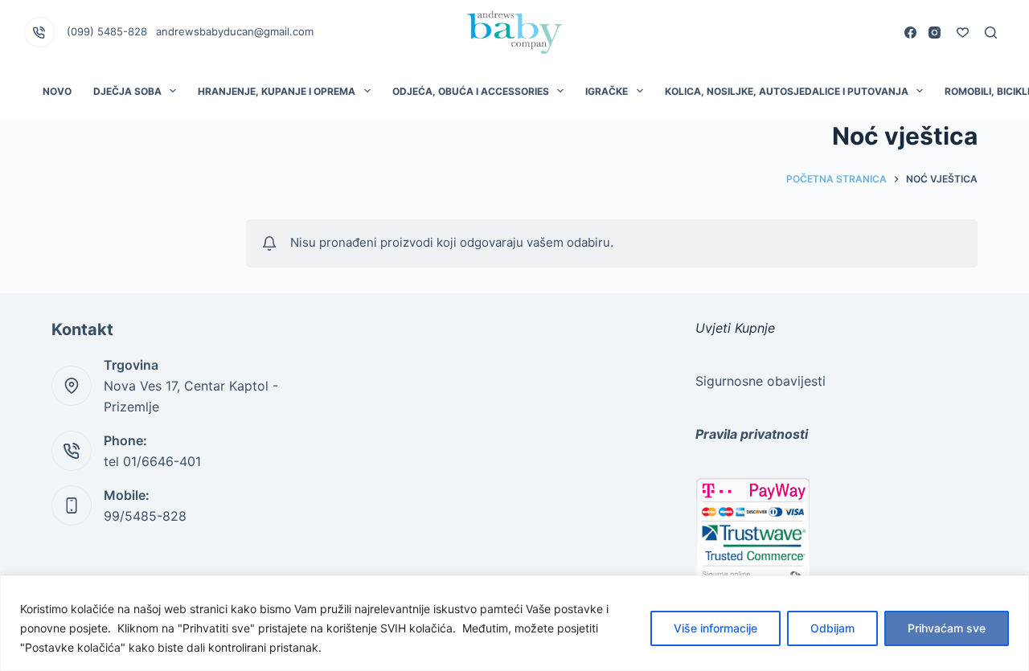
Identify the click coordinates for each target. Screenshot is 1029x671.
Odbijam (832, 628)
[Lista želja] (963, 33)
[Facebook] (910, 33)
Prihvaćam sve (947, 628)
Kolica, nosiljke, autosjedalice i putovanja (786, 91)
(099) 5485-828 (107, 31)
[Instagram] (935, 33)
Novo (57, 91)
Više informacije (715, 628)
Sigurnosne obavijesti (760, 381)
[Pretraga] (991, 33)
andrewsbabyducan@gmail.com (235, 31)
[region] (514, 623)
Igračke (606, 91)
